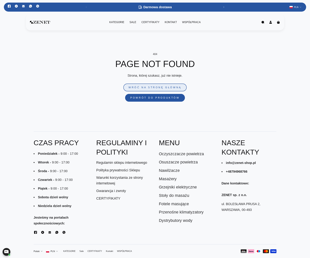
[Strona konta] (270, 22)
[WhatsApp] (30, 6)
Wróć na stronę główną (155, 87)
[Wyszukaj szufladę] (263, 22)
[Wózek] (278, 22)
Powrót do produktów (155, 97)
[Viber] (37, 6)
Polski (37, 251)
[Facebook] (9, 6)
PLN (53, 251)
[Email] (23, 6)
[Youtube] (16, 6)
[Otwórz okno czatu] (6, 252)
